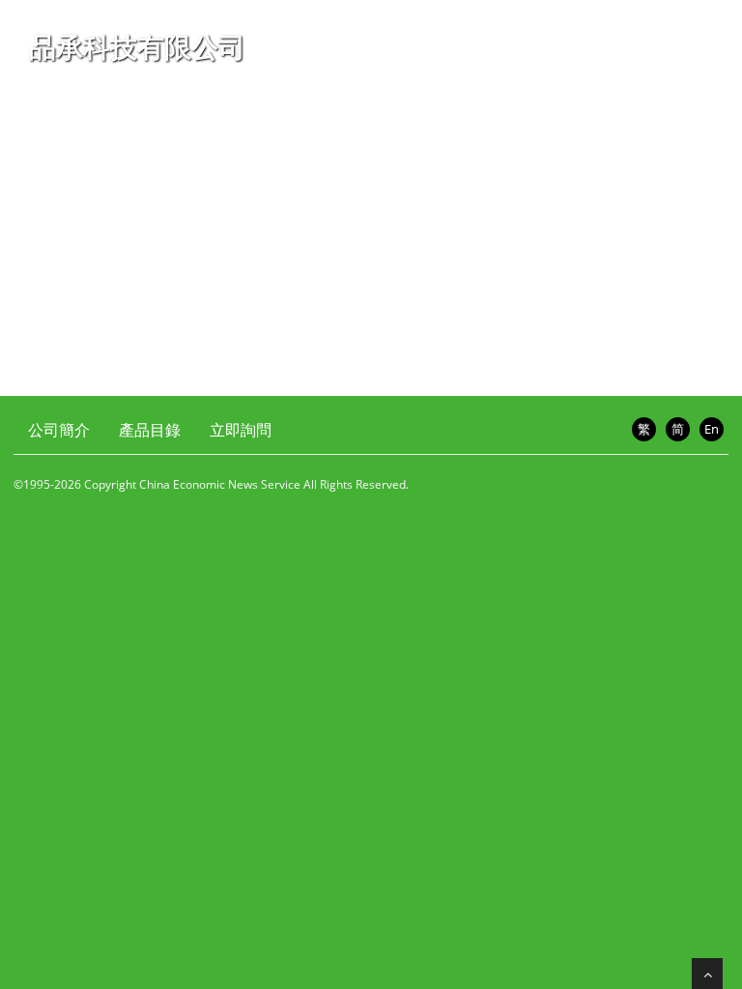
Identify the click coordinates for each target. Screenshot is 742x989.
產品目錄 (150, 429)
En (711, 429)
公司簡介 (59, 429)
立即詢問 (240, 429)
